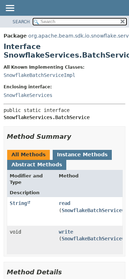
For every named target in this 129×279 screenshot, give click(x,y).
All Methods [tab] (28, 154)
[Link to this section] (76, 136)
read (64, 203)
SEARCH (21, 21)
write (66, 232)
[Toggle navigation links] (10, 9)
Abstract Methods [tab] (36, 164)
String (18, 203)
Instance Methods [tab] (82, 154)
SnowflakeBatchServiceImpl (39, 75)
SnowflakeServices (28, 95)
